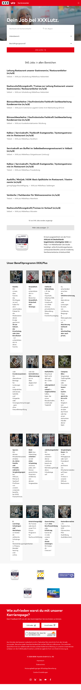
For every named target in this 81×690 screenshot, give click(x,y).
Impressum (40, 661)
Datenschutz (40, 664)
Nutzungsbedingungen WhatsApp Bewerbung (40, 668)
